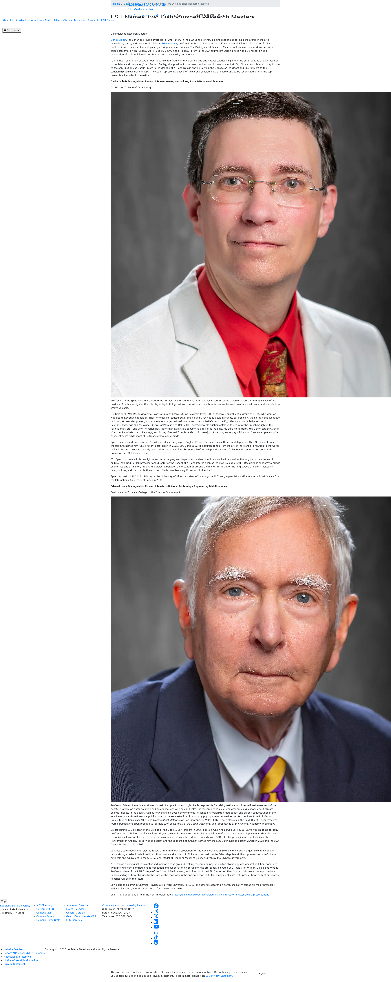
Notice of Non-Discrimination (21, 960)
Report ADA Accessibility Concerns (24, 952)
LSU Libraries (74, 919)
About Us (8, 20)
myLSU (133, 15)
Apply (145, 15)
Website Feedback (14, 949)
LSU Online (108, 20)
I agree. (262, 973)
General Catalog (75, 912)
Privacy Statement (14, 963)
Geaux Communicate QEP (81, 916)
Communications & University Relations (125, 905)
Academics (22, 20)
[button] (156, 906)
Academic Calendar (77, 905)
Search (180, 15)
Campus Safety (45, 916)
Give (166, 15)
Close (221, 15)
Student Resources (75, 20)
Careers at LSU (45, 908)
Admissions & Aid (41, 20)
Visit (156, 15)
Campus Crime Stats (48, 919)
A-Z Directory (44, 905)
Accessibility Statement (17, 956)
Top (3, 901)
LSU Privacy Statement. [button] (219, 975)
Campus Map (44, 912)
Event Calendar (75, 908)
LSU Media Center (140, 9)
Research (93, 20)
